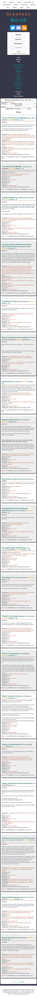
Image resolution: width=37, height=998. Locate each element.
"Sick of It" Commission (10, 654)
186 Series (11, 102)
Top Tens (18, 80)
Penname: (18, 34)
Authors (18, 69)
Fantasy (10, 135)
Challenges (18, 78)
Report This (5, 157)
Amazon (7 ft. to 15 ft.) (11, 141)
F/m (11, 147)
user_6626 (31, 118)
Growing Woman (6, 137)
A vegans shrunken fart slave (12, 198)
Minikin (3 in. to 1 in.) (11, 179)
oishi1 (20, 301)
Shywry (24, 744)
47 (22, 168)
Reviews (17, 120)
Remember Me (18, 43)
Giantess (10, 134)
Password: (18, 39)
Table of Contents (12, 153)
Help (28, 7)
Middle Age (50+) (25, 868)
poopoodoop (16, 510)
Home (5, 2)
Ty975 (22, 653)
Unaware (4, 273)
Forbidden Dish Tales (9, 301)
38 (29, 550)
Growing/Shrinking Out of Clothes (25, 135)
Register (12, 2)
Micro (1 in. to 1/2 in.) (11, 362)
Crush (28, 134)
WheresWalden (20, 246)
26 (8, 939)
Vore (25, 272)
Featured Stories (29, 2)
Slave (20, 175)
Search (22, 7)
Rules (18, 94)
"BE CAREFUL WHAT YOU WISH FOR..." (15, 548)
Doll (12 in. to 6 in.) (10, 144)
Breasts (21, 134)
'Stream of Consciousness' (11, 744)
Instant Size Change (16, 137)
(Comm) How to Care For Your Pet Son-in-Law (17, 838)
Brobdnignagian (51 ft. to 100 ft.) (26, 141)
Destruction (5, 135)
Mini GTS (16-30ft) (17, 143)
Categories (18, 71)
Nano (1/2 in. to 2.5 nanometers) (15, 363)
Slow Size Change (11, 273)
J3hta (3, 840)
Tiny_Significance (11, 840)
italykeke (24, 897)
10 (16, 618)
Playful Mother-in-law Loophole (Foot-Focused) (20, 879)
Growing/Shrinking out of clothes (23, 758)
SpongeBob (18, 577)
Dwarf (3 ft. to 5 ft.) (20, 917)
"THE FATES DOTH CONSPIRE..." (12, 167)
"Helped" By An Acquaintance (12, 616)
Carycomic (28, 166)
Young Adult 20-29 (17, 218)
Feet (22, 358)
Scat (9, 592)
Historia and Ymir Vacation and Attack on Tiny (18, 337)
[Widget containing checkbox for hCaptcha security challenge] (23, 47)
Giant (11, 269)
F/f (8, 147)
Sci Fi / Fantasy (16, 555)
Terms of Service (18, 96)
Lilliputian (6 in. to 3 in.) (22, 144)
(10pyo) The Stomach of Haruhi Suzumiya (16, 783)
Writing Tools (18, 84)
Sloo (33, 783)
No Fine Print (6, 479)
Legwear (30, 869)
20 (21, 120)
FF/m (13, 147)
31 (21, 899)
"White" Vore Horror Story (11, 696)
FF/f (9, 365)
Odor (6, 221)
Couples (4, 358)
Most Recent (7, 5)
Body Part (10, 266)
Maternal (4, 870)
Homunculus (6, 381)
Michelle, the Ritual (8, 420)
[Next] (22, 982)
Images (14, 7)
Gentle (14, 135)
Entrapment (22, 174)
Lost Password (21, 53)
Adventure (15, 134)
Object (3, 275)
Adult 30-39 (26, 218)
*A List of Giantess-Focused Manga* (14, 118)
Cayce (14, 381)
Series (18, 75)
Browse (16, 5)
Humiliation (5, 175)
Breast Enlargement (13, 267)
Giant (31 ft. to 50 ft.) (7, 143)
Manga (7, 151)
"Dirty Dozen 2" (7, 577)
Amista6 (26, 616)
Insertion (27, 219)
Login (19, 2)
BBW (12, 757)
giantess (8, 324)
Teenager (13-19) (20, 273)
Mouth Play (29, 137)
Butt (25, 134)
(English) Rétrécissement (10, 897)
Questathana (6, 339)
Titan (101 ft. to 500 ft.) (28, 143)
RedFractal (20, 420)
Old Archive (24, 5)
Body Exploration (18, 394)
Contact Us (18, 92)
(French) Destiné (7, 938)
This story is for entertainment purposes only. (19, 322)
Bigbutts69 (27, 197)
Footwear (13, 869)
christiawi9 (31, 897)
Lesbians (23, 137)
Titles (18, 73)
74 (2, 383)
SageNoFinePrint (18, 479)
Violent (10, 138)
